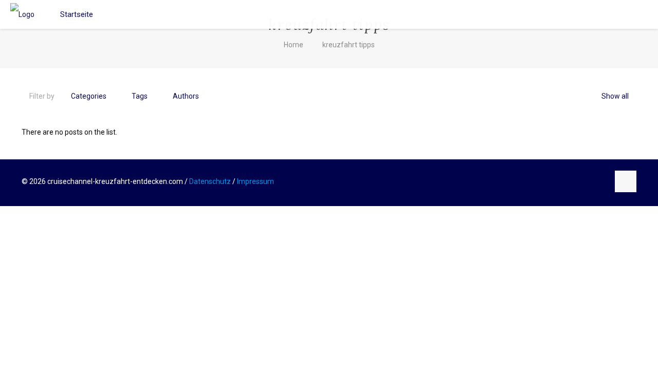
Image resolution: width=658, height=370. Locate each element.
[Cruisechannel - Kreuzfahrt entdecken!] (22, 14)
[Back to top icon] (625, 181)
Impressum (255, 181)
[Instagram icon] (601, 181)
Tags (140, 96)
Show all (615, 96)
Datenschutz (210, 181)
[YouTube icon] (590, 181)
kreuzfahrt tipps (348, 45)
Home (293, 45)
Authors (186, 96)
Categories (88, 96)
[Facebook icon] (579, 181)
